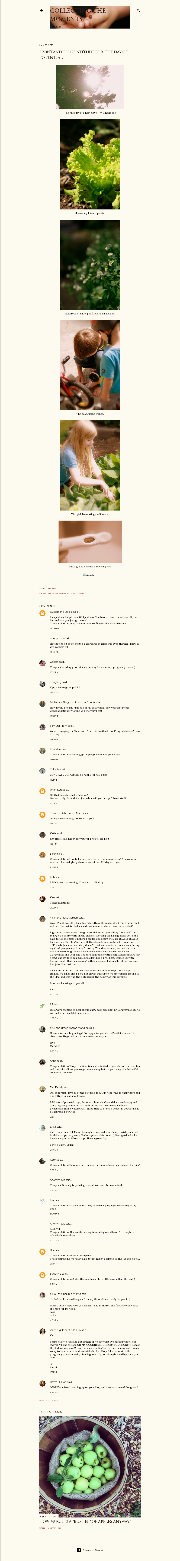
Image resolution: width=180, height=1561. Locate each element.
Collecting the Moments (78, 14)
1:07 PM (54, 759)
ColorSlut (55, 769)
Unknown (56, 789)
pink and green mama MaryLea (69, 1028)
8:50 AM (54, 1170)
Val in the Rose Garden (64, 917)
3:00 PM (54, 1213)
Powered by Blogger (92, 1550)
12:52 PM (54, 672)
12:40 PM (54, 652)
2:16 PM (53, 887)
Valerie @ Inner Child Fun (65, 1330)
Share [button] (42, 588)
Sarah (53, 853)
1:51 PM (53, 1372)
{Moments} (52, 593)
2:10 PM (54, 867)
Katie (53, 833)
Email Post (53, 588)
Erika (53, 1126)
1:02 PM (54, 716)
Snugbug (55, 682)
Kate (53, 1159)
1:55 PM (53, 843)
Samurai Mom (58, 725)
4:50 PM (54, 1018)
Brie (52, 1250)
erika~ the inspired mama (65, 1294)
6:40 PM (54, 1263)
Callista (54, 661)
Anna (53, 1060)
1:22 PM (53, 803)
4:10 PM (54, 994)
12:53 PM (54, 692)
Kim (52, 897)
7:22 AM (54, 1392)
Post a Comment (49, 1400)
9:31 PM (53, 1116)
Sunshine (55, 1273)
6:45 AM (54, 1190)
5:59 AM (54, 1149)
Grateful (80, 593)
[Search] (138, 9)
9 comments (54, 1527)
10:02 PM (54, 1240)
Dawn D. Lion (58, 1382)
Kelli (52, 877)
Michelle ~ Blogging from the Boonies (73, 702)
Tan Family (56, 1087)
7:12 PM (53, 1077)
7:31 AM (53, 1284)
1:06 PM (54, 739)
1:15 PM (53, 779)
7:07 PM (54, 1051)
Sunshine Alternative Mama (67, 813)
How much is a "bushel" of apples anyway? (85, 1521)
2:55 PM (54, 907)
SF (51, 1004)
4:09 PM (54, 1320)
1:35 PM (53, 823)
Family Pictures (67, 593)
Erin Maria (56, 749)
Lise (52, 1200)
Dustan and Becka (61, 611)
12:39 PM (54, 628)
